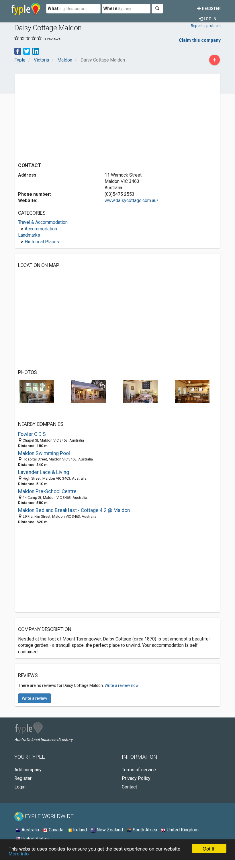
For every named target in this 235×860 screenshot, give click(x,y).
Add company (28, 769)
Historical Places (42, 241)
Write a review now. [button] (122, 685)
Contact (129, 787)
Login (20, 787)
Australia (29, 830)
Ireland (79, 830)
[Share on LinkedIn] (35, 51)
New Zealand (109, 830)
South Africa (144, 830)
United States (34, 838)
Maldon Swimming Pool (44, 453)
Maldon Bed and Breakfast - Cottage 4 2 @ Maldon (74, 510)
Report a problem (206, 25)
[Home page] (26, 8)
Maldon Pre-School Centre (47, 491)
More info (19, 853)
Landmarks (29, 235)
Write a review (34, 698)
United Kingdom (182, 830)
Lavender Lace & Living (43, 472)
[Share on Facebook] (17, 51)
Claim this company (200, 40)
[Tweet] (26, 51)
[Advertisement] (66, 116)
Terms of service (139, 769)
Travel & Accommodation (43, 222)
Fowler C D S (32, 434)
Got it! (209, 848)
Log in (209, 19)
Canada (55, 830)
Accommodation (41, 229)
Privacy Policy (136, 778)
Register (211, 8)
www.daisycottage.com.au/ (131, 200)
